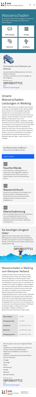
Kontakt (5, 370)
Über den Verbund (8, 374)
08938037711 (13, 83)
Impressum (24, 392)
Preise (5, 365)
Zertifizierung (7, 367)
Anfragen (6, 360)
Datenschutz (24, 393)
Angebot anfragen (8, 156)
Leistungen (6, 362)
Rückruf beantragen (11, 87)
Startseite (6, 372)
